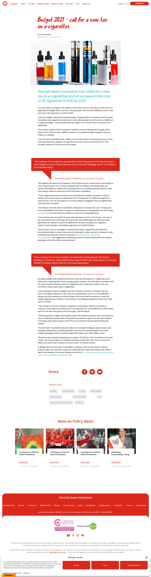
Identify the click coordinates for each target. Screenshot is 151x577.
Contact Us (32, 505)
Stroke (31, 4)
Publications (141, 505)
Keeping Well (43, 4)
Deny (105, 565)
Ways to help (57, 4)
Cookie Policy (7, 573)
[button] (146, 557)
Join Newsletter (8, 505)
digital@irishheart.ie (57, 552)
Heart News (23, 466)
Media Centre (45, 505)
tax (99, 397)
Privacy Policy (17, 573)
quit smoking (55, 397)
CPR (77, 4)
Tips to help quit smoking (61, 402)
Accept (76, 565)
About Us (26, 573)
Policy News (42, 37)
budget (53, 391)
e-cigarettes (43, 213)
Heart (23, 4)
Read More (23, 462)
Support (14, 4)
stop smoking (79, 397)
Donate (139, 3)
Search (121, 4)
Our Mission (90, 505)
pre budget (96, 391)
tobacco (79, 402)
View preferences (134, 565)
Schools (69, 4)
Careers (129, 505)
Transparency (104, 505)
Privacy (57, 505)
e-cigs (82, 391)
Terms (80, 505)
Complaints (118, 505)
